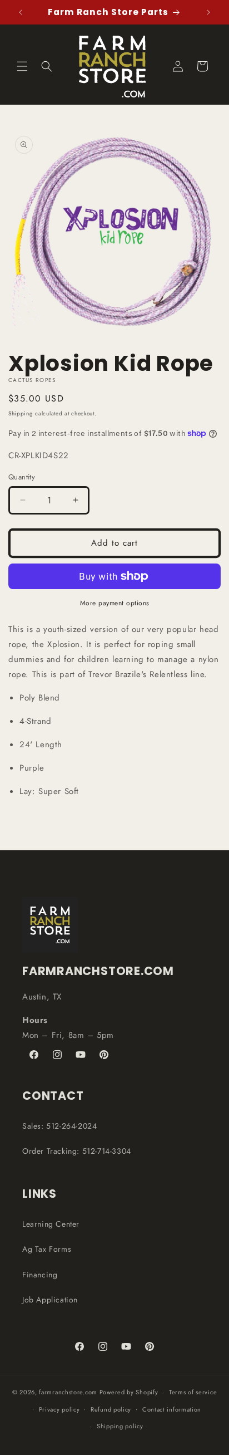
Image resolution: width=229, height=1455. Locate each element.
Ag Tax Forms (46, 1249)
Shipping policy (120, 1426)
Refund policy (111, 1409)
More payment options (115, 603)
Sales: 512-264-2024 (59, 1125)
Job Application (50, 1299)
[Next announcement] (208, 12)
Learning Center (50, 1223)
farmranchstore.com (68, 1392)
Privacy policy (59, 1409)
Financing (39, 1274)
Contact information (171, 1409)
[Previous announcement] (20, 12)
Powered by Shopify (128, 1392)
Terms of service (193, 1392)
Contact (52, 1095)
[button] (22, 66)
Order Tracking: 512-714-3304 (76, 1151)
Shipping (20, 413)
